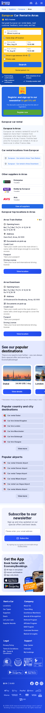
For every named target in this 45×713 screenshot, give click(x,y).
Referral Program (30, 620)
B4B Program (29, 627)
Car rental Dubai (13, 415)
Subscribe (24, 538)
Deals (5, 616)
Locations (7, 606)
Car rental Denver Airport (17, 468)
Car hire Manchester (15, 431)
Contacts (27, 649)
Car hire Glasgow (14, 442)
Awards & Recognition (32, 616)
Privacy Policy (22, 546)
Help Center (28, 645)
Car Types (7, 609)
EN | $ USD (9, 683)
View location (22, 271)
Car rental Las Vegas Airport (18, 484)
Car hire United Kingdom (17, 421)
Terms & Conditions (10, 649)
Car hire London (13, 426)
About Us (27, 606)
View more (22, 448)
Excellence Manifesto (32, 613)
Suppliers (6, 613)
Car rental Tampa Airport (17, 473)
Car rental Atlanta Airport (17, 489)
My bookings (29, 652)
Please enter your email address (19, 531)
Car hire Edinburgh (14, 436)
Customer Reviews (31, 630)
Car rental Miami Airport (16, 479)
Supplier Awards (9, 623)
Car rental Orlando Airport (17, 463)
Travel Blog (28, 609)
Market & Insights (30, 634)
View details (17, 391)
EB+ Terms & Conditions (8, 652)
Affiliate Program (30, 623)
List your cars (8, 620)
